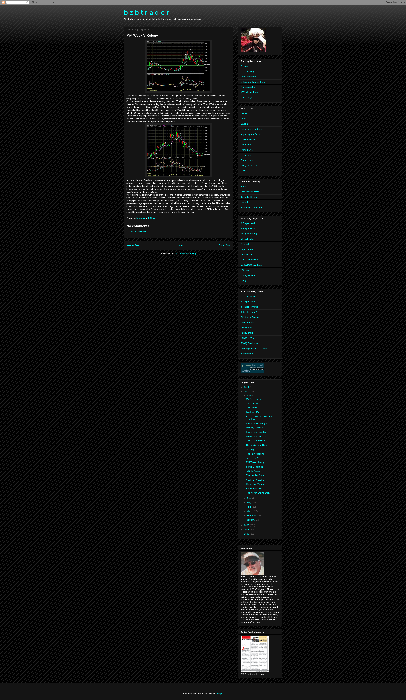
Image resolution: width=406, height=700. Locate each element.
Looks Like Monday (256, 436)
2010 (247, 391)
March (250, 511)
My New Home (253, 399)
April (249, 506)
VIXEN (244, 170)
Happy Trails (247, 249)
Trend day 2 (247, 155)
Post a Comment (138, 231)
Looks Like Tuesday (256, 432)
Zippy (243, 280)
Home (179, 245)
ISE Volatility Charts (250, 197)
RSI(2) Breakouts (249, 343)
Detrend (245, 244)
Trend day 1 (247, 150)
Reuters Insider (248, 76)
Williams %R (247, 353)
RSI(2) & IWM (247, 338)
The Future (251, 407)
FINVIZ (244, 186)
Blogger (218, 694)
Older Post (224, 245)
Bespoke (245, 66)
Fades (244, 113)
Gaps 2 (244, 124)
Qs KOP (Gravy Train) (252, 265)
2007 (247, 534)
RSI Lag (245, 270)
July (249, 395)
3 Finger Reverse (249, 228)
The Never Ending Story (258, 492)
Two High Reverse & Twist (254, 348)
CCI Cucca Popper (250, 317)
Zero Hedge (247, 97)
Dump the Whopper (256, 484)
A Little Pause (253, 471)
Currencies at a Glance (257, 445)
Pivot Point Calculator (251, 207)
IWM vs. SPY (252, 412)
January (251, 519)
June (249, 498)
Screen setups (248, 139)
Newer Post (133, 245)
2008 (247, 529)
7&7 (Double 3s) (249, 233)
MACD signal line (249, 259)
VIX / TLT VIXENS (255, 479)
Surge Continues (254, 466)
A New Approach (254, 488)
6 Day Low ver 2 (249, 312)
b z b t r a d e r (146, 12)
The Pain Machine (255, 453)
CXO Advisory (247, 71)
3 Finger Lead (248, 223)
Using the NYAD (249, 165)
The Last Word (253, 403)
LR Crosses (246, 254)
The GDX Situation (255, 440)
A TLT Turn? (252, 458)
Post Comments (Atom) (185, 253)
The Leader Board (255, 475)
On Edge (250, 449)
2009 (247, 525)
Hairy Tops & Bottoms (251, 129)
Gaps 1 (244, 118)
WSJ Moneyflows (249, 92)
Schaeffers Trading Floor (253, 82)
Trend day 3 (247, 160)
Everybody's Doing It (256, 423)
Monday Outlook (254, 427)
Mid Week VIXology (256, 462)
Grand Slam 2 (248, 327)
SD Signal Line (248, 275)
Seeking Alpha (248, 87)
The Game (246, 144)
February (252, 515)
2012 (247, 387)
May (249, 502)
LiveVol (244, 202)
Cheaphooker (247, 239)
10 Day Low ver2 (249, 296)
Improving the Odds (250, 134)
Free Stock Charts (250, 191)
